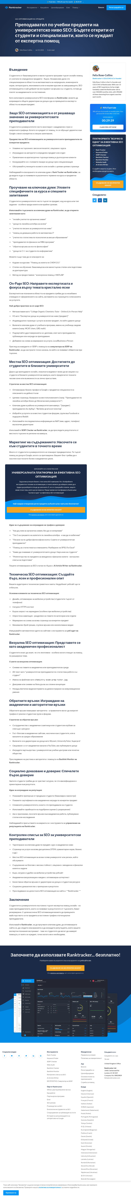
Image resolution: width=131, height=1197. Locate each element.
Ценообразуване (57, 7)
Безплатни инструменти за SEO (58, 1109)
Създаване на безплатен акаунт (46, 510)
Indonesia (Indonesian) (89, 1153)
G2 (41, 1056)
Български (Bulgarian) (89, 1130)
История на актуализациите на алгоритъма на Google (58, 1117)
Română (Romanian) (88, 1162)
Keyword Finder (52, 1058)
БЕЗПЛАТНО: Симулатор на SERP (60, 1081)
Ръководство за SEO (54, 1106)
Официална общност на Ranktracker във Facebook (19, 1056)
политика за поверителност (50, 1187)
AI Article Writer (53, 1078)
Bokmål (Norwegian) (88, 1179)
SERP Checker (52, 1061)
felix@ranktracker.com (112, 1078)
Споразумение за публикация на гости (61, 1113)
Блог (68, 7)
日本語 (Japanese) (87, 1107)
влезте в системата (38, 515)
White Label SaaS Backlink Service (59, 1090)
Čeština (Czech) (86, 1133)
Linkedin (33, 1056)
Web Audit (51, 1065)
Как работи (44, 7)
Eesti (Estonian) (86, 1143)
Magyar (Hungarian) (88, 1149)
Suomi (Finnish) (86, 1146)
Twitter (26, 1056)
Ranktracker (13, 7)
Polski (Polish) (86, 1113)
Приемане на (11, 1193)
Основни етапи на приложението (87, 1078)
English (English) (87, 1090)
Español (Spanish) (87, 1097)
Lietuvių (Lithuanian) (88, 1156)
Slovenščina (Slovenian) (89, 1169)
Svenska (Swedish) (87, 1120)
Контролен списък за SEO (56, 1075)
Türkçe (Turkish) (86, 1123)
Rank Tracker (51, 1055)
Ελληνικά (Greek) (87, 1140)
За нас (106, 1059)
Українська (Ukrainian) (89, 1172)
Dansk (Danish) (86, 1136)
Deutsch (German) (87, 1094)
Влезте (101, 7)
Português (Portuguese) (89, 1117)
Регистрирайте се (116, 7)
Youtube (12, 1056)
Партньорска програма (55, 1096)
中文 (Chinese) (86, 1126)
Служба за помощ (87, 1082)
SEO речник (51, 1103)
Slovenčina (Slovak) (88, 1166)
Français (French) (87, 1100)
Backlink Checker (53, 1068)
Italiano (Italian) (86, 1104)
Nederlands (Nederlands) (90, 1110)
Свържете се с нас (111, 1056)
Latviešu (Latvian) (87, 1159)
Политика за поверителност (91, 1058)
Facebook (4, 1056)
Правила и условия (88, 1055)
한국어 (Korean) (86, 1176)
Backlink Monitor (53, 1071)
